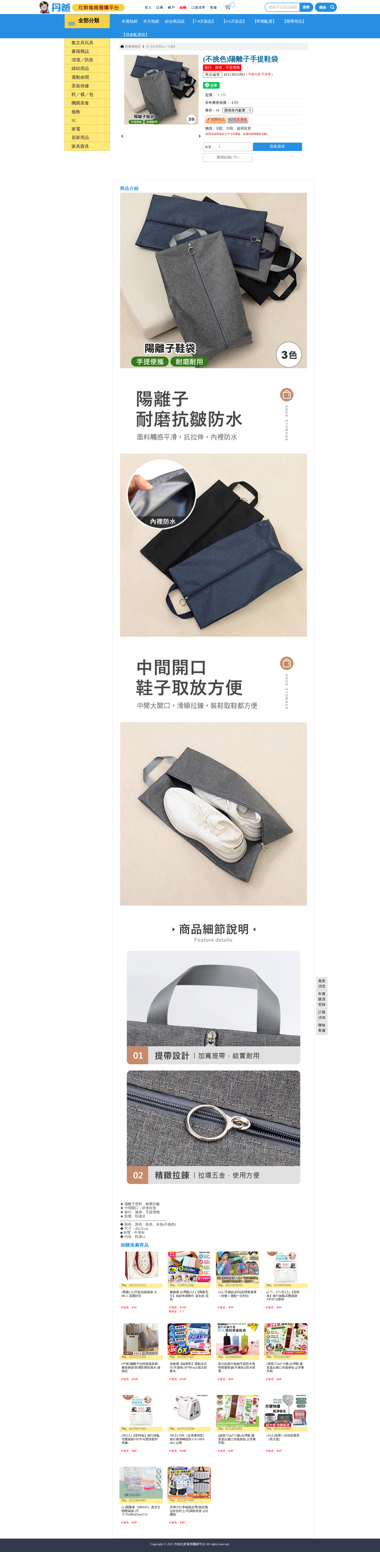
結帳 (183, 7)
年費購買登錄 (322, 999)
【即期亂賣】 (264, 21)
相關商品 (218, 119)
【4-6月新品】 (234, 21)
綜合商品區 (175, 21)
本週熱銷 (129, 21)
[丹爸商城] (96, 7)
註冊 (159, 7)
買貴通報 (240, 119)
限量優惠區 (133, 46)
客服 (213, 7)
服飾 (55, 825)
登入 (148, 7)
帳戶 (171, 7)
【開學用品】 (294, 21)
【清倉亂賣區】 (135, 35)
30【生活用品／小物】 (161, 46)
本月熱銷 (151, 21)
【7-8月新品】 (203, 21)
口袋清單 (198, 7)
